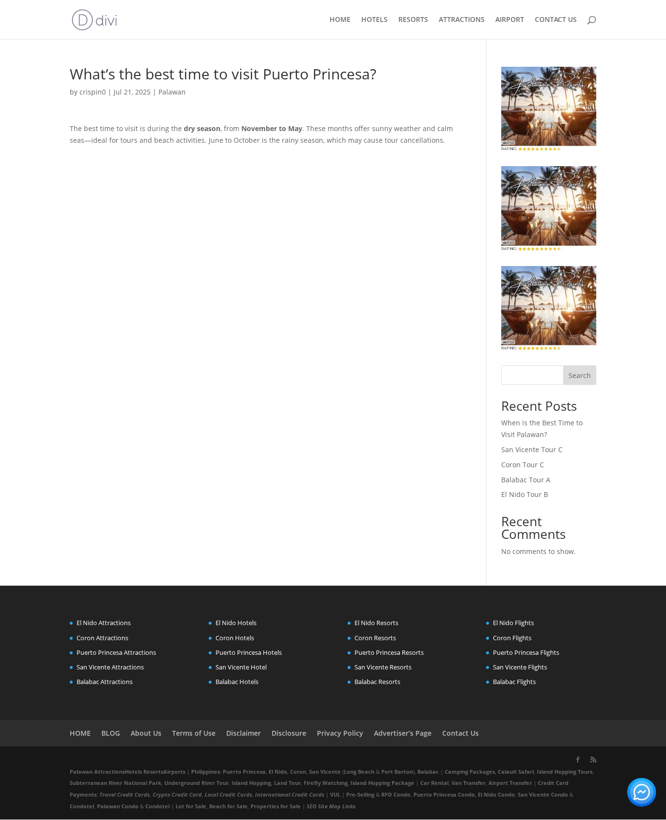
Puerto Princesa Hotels (248, 652)
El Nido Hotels (235, 622)
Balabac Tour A (525, 479)
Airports (174, 771)
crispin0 (92, 91)
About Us (146, 733)
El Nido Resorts (376, 622)
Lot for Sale (191, 806)
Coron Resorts (375, 637)
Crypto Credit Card (177, 794)
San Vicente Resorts (382, 667)
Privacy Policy (340, 733)
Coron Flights (512, 637)
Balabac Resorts (377, 681)
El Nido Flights (513, 622)
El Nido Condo (496, 794)
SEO (311, 806)
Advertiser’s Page (402, 733)
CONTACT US (556, 20)
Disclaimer (243, 733)
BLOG (110, 733)
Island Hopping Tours (564, 771)
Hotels (133, 771)
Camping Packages (470, 771)
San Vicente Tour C (532, 449)
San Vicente (325, 771)
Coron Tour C (522, 464)
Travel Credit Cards (124, 794)
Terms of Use (193, 733)
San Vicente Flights (520, 667)
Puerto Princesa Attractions (116, 652)
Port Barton (397, 771)
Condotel (82, 806)
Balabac (428, 771)
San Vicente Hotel (241, 667)
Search (579, 375)
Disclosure (289, 733)
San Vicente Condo (543, 794)
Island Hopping (251, 782)
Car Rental (434, 782)
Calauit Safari (516, 771)
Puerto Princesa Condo (444, 794)
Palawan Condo (117, 806)
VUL (335, 794)
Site (323, 806)
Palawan (172, 91)
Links (348, 806)
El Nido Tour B (524, 494)
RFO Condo (396, 794)
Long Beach (359, 771)
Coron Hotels (234, 637)
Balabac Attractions (105, 681)
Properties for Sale (276, 806)
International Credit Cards (289, 794)
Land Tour (287, 782)
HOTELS (374, 20)
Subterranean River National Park (115, 782)
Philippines (205, 771)
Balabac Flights (514, 681)
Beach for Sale (228, 806)
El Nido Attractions (104, 622)
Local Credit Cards (228, 794)
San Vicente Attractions (110, 667)
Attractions (109, 771)
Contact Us (460, 733)
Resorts (153, 771)
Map (335, 806)
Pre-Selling (360, 794)
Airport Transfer (510, 782)
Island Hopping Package (382, 782)
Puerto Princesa (244, 771)
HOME (340, 20)
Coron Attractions (102, 637)
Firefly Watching (326, 782)
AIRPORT (509, 20)
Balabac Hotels (236, 681)
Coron (298, 771)
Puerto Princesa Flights (526, 652)
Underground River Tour (196, 782)
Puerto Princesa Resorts (389, 652)
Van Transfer (468, 782)
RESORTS (413, 20)
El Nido (278, 771)
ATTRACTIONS (462, 20)
